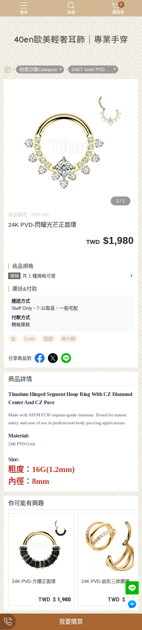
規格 (14, 275)
